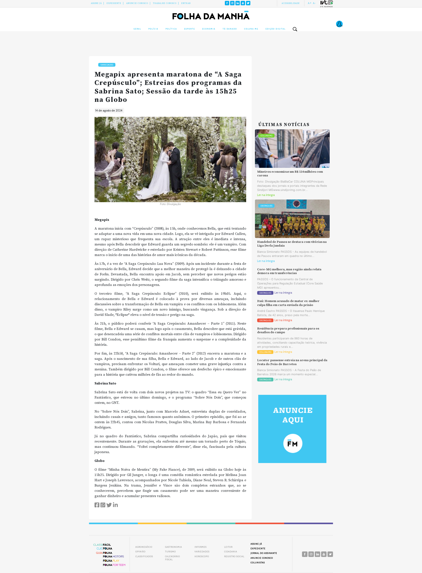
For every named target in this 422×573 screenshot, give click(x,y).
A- (314, 3)
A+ (310, 3)
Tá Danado (230, 29)
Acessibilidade (291, 3)
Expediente (114, 3)
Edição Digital (276, 29)
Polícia (153, 29)
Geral (137, 29)
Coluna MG (251, 29)
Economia (208, 29)
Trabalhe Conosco (164, 3)
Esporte (189, 29)
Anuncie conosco (137, 3)
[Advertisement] (292, 83)
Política (171, 29)
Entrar (186, 3)
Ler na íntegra (266, 195)
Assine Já (96, 3)
